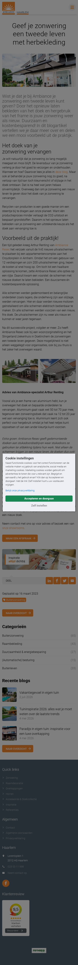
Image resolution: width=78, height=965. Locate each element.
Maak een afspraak (18, 538)
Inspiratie (11, 804)
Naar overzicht (16, 613)
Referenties (12, 809)
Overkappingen (14, 788)
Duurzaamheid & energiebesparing (24, 652)
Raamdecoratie (14, 783)
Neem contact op (17, 872)
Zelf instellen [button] (39, 505)
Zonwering (12, 777)
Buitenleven (9, 668)
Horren (10, 793)
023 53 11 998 (16, 866)
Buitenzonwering (15, 599)
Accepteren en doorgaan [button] (39, 498)
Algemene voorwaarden (19, 832)
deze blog (61, 172)
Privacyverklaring (15, 838)
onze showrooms (13, 528)
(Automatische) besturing (18, 660)
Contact (10, 827)
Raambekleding (12, 644)
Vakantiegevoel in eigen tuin (39, 692)
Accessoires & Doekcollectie (21, 799)
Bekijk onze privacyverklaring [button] (19, 490)
